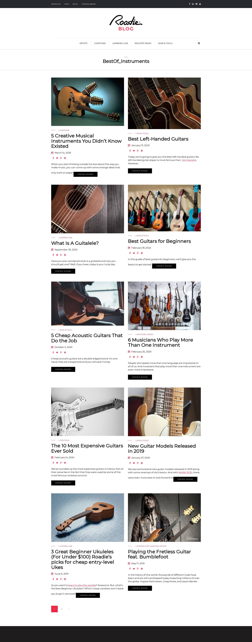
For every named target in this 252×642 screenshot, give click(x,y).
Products (56, 4)
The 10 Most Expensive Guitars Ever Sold (87, 448)
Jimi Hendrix (189, 160)
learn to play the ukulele (82, 585)
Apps (66, 4)
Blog (75, 4)
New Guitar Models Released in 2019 (162, 448)
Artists (83, 43)
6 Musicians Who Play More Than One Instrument (160, 342)
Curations (100, 43)
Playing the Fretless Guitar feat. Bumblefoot (159, 554)
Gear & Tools (165, 43)
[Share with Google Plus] (61, 158)
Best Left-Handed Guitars (158, 139)
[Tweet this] (57, 158)
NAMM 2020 (185, 472)
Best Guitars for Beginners (159, 241)
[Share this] (53, 158)
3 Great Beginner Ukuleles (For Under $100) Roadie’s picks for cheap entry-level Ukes (82, 559)
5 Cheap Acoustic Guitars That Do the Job (87, 337)
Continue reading (85, 174)
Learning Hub (120, 43)
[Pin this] (65, 158)
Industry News (143, 43)
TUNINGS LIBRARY (89, 4)
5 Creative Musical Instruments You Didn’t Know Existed (86, 141)
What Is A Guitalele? (75, 243)
